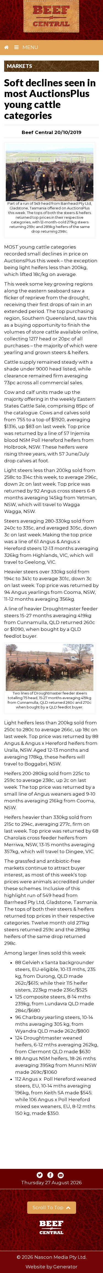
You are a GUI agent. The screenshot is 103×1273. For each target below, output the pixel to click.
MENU (29, 47)
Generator (65, 1266)
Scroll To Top (49, 1207)
